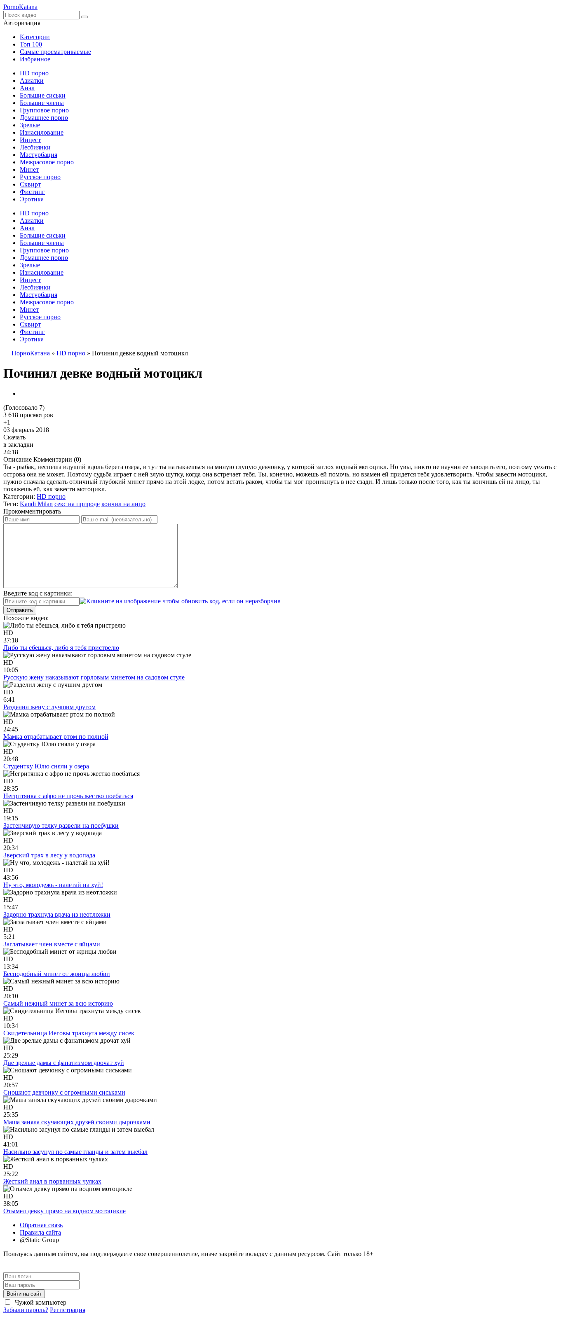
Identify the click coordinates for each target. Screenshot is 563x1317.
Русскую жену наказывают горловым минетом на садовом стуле (94, 677)
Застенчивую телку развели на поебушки (61, 825)
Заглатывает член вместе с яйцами (51, 944)
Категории (35, 36)
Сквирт (30, 184)
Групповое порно (44, 110)
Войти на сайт (24, 1294)
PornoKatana (20, 6)
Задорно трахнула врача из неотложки (56, 914)
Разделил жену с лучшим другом (49, 706)
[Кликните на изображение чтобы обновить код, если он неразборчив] (180, 601)
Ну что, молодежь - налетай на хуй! (53, 884)
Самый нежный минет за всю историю (58, 1003)
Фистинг (32, 191)
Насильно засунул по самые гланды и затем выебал (75, 1151)
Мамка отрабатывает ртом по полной (55, 736)
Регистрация (67, 1309)
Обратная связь (41, 1224)
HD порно (34, 73)
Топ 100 (31, 44)
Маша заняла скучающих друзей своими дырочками (76, 1122)
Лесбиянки (35, 147)
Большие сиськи (43, 95)
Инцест (30, 139)
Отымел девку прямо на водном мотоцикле (64, 1210)
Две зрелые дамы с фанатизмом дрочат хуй (63, 1062)
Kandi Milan (36, 503)
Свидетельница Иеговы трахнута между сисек (68, 1033)
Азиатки (32, 80)
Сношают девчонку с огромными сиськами (64, 1092)
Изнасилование (41, 132)
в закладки (18, 444)
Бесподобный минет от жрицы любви (56, 973)
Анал (27, 87)
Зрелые (30, 124)
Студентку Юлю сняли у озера (46, 766)
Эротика (32, 199)
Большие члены (42, 102)
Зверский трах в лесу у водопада (49, 855)
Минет (29, 169)
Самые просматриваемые (55, 51)
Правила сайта (40, 1232)
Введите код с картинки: (38, 593)
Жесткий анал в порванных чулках (52, 1181)
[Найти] (84, 17)
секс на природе (77, 503)
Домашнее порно (44, 117)
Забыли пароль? (25, 1309)
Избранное (35, 59)
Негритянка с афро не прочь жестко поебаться (68, 795)
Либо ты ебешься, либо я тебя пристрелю (61, 647)
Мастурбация (38, 154)
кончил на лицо (123, 503)
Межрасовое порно (47, 162)
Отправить (20, 610)
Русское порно (40, 176)
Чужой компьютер (39, 1302)
